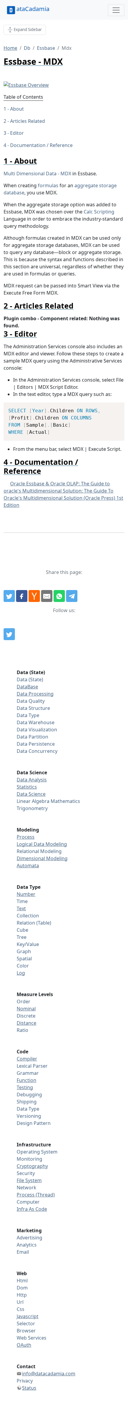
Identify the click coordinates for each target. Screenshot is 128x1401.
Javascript (27, 1316)
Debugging (29, 1094)
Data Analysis (32, 779)
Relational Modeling (39, 851)
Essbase (46, 48)
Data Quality (31, 701)
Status (29, 1388)
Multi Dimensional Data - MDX (37, 173)
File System (29, 1180)
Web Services (31, 1338)
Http (22, 1295)
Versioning (29, 1116)
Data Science (31, 794)
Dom (22, 1287)
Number (26, 894)
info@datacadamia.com (48, 1373)
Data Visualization (37, 729)
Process (26, 837)
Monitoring (29, 1159)
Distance (26, 1023)
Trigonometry (32, 808)
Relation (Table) (34, 922)
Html (22, 1280)
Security (26, 1173)
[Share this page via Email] (46, 596)
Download (112, 408)
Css (20, 1309)
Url (20, 1302)
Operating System (37, 1151)
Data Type (28, 715)
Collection (28, 915)
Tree (21, 937)
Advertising (29, 1237)
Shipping (27, 1101)
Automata (28, 865)
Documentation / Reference (41, 145)
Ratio (22, 1030)
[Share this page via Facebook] (21, 596)
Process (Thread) (36, 1194)
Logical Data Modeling (42, 844)
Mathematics (65, 801)
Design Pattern (34, 1123)
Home (10, 48)
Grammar (28, 1073)
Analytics (27, 1244)
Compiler (27, 1058)
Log (21, 973)
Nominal (26, 1008)
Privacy (25, 1380)
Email (23, 1252)
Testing (25, 1087)
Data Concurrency (37, 751)
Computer (28, 1202)
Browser (26, 1330)
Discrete (26, 1016)
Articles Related (27, 121)
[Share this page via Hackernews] (34, 596)
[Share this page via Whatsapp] (59, 596)
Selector (26, 1323)
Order (23, 1001)
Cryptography (32, 1166)
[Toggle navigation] (116, 10)
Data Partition (32, 736)
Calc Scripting (99, 211)
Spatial (24, 958)
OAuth (24, 1345)
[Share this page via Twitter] (9, 596)
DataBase (27, 686)
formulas (48, 185)
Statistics (27, 787)
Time (22, 901)
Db (27, 48)
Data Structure (33, 708)
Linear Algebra (33, 801)
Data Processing (35, 694)
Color (23, 965)
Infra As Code (32, 1209)
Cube (22, 930)
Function (26, 1080)
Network (26, 1187)
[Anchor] (40, 161)
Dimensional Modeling (42, 858)
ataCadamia (32, 9)
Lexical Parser (32, 1066)
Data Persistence (36, 744)
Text (21, 908)
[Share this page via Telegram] (71, 596)
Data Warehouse (35, 722)
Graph (24, 951)
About (17, 109)
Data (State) (30, 679)
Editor (17, 133)
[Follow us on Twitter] (9, 634)
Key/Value (28, 944)
